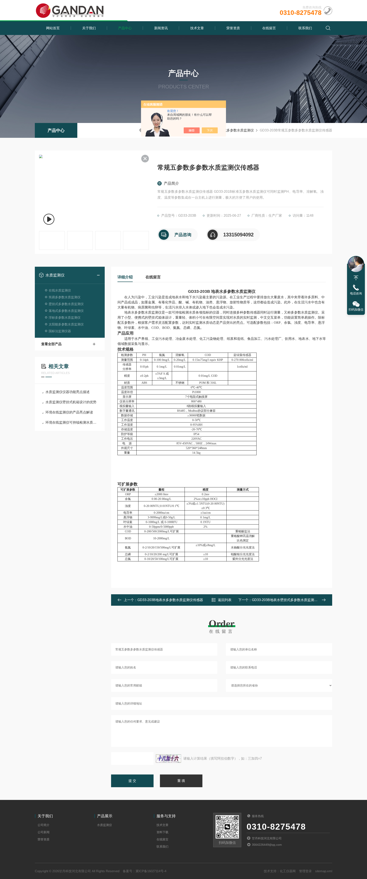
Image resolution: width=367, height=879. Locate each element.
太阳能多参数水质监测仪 (66, 324)
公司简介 (43, 825)
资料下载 (162, 832)
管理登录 (305, 871)
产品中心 (125, 28)
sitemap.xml (323, 871)
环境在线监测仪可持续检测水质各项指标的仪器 (71, 422)
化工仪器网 (288, 871)
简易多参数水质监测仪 (64, 297)
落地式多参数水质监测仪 (66, 311)
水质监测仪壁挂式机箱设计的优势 (70, 402)
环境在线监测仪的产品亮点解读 (69, 412)
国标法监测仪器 (60, 331)
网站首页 (53, 28)
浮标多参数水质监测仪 (64, 317)
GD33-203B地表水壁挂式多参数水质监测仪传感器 (290, 600)
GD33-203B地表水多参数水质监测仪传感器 (170, 600)
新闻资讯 (161, 28)
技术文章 (197, 28)
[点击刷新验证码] (168, 758)
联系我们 (305, 28)
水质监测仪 (55, 275)
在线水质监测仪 (60, 290)
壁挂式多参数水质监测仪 (235, 130)
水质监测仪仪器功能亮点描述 (67, 392)
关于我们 (89, 28)
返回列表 (224, 600)
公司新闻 (43, 832)
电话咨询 (356, 293)
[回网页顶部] (355, 278)
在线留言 (269, 28)
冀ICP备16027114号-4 (151, 871)
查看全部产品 (51, 344)
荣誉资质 (233, 28)
